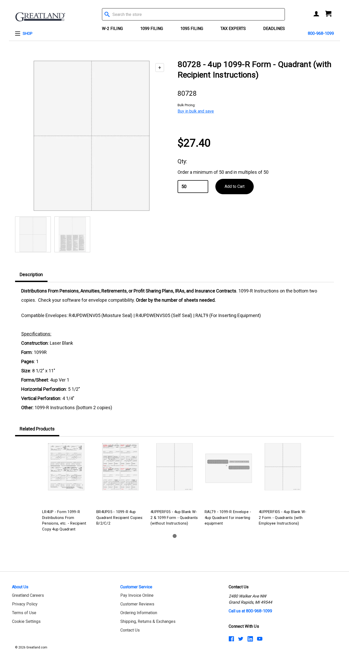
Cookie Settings (26, 621)
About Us (20, 586)
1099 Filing (151, 28)
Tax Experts (233, 28)
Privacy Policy (25, 604)
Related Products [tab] (37, 428)
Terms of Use (24, 612)
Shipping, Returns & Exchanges (148, 621)
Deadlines (274, 28)
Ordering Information (138, 612)
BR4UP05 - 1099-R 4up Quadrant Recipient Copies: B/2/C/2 (119, 517)
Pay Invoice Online (137, 595)
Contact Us (130, 630)
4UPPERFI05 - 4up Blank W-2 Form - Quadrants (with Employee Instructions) (282, 517)
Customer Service (136, 586)
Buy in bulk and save (196, 111)
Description (31, 274)
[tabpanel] (66, 488)
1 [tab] (175, 536)
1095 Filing (191, 28)
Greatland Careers (28, 595)
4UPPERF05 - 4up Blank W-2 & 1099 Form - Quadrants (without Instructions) (174, 517)
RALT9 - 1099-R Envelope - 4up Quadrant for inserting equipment (228, 517)
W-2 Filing (112, 28)
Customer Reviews (137, 604)
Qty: (182, 161)
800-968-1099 (321, 33)
